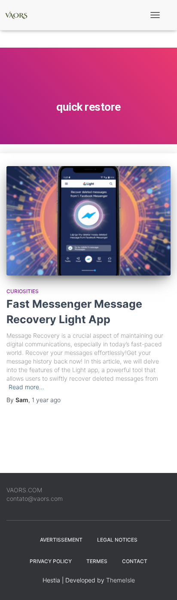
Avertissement (61, 539)
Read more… (26, 387)
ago (46, 399)
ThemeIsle (120, 580)
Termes (96, 561)
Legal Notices (117, 539)
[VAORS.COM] (19, 15)
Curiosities (22, 291)
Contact (134, 561)
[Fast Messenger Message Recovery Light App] (88, 221)
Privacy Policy (51, 561)
